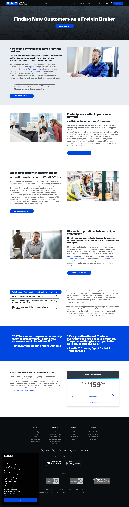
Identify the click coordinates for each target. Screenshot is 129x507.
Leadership (35, 432)
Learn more (93, 402)
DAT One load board (33, 69)
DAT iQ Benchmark (54, 436)
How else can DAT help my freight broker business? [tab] (30, 308)
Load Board (54, 432)
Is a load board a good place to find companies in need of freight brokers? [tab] (33, 302)
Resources (77, 3)
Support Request (93, 436)
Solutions (62, 3)
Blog (74, 434)
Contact (91, 3)
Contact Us (93, 439)
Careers (35, 436)
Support (93, 427)
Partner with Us (35, 441)
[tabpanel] (92, 303)
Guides (74, 439)
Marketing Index (50, 489)
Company (36, 427)
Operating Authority (55, 439)
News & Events (35, 439)
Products (48, 3)
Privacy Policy (79, 489)
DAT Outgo (55, 444)
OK (20, 500)
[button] (64, 26)
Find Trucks (93, 396)
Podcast (74, 444)
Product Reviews (55, 441)
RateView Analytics (55, 434)
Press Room (74, 436)
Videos (74, 441)
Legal (69, 489)
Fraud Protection (93, 434)
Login (108, 3)
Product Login (93, 432)
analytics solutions (74, 258)
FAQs (74, 432)
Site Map (61, 489)
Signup (118, 3)
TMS (107, 256)
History (36, 434)
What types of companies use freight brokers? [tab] (32, 292)
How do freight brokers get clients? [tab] (28, 296)
